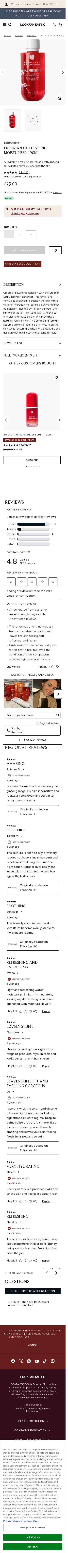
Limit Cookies (33, 1537)
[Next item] (59, 420)
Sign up (32, 1344)
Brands (19, 35)
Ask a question (32, 176)
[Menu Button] (3, 24)
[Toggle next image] (63, 72)
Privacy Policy (10, 1521)
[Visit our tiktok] (45, 1361)
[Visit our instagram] (29, 1361)
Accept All (32, 1547)
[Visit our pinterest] (53, 1361)
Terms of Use (30, 1521)
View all (57, 192)
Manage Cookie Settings (32, 1527)
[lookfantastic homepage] (32, 24)
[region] (33, 1496)
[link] (54, 24)
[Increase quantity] (31, 234)
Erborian (31, 35)
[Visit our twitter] (21, 1361)
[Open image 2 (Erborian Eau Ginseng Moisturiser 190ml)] (33, 120)
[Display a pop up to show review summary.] (30, 445)
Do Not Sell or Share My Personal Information (33, 1410)
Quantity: (11, 227)
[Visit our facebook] (13, 1361)
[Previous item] (6, 420)
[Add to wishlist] (55, 250)
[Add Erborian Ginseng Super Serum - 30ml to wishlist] (56, 377)
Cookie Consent (33, 1405)
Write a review (12, 176)
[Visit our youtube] (37, 1361)
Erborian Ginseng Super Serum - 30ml (27, 434)
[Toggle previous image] (2, 72)
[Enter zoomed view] (59, 98)
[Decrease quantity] (9, 234)
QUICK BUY (31, 460)
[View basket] (60, 24)
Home (7, 35)
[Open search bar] (10, 24)
